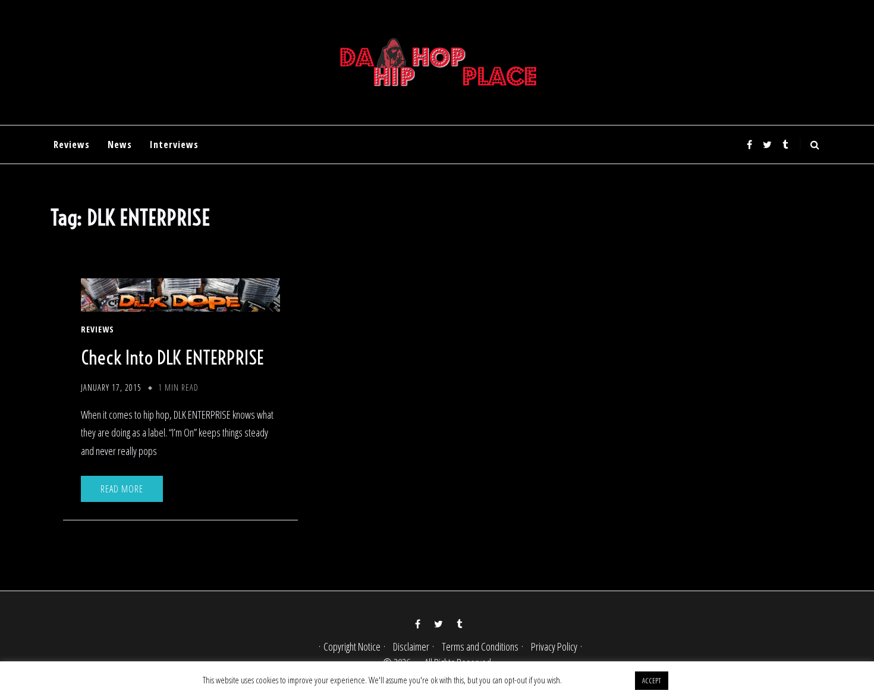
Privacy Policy (554, 646)
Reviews (72, 144)
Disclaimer (411, 646)
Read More (121, 488)
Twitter (767, 144)
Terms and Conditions (480, 646)
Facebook (749, 144)
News (120, 144)
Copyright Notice (352, 646)
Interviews (174, 144)
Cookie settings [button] (598, 680)
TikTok (785, 144)
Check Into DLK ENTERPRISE (172, 357)
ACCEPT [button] (651, 680)
